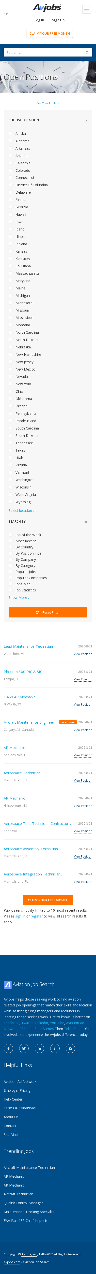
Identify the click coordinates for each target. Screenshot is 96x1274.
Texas (20, 450)
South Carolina (27, 428)
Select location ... (22, 510)
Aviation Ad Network (20, 1081)
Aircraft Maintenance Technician (29, 1167)
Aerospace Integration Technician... (33, 874)
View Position (83, 654)
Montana (22, 325)
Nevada (21, 376)
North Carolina (27, 332)
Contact (10, 1125)
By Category (25, 565)
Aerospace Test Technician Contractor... (37, 823)
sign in (20, 916)
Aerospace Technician (22, 772)
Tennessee (24, 443)
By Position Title (28, 553)
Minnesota (23, 303)
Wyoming (23, 502)
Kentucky (22, 258)
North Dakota (26, 339)
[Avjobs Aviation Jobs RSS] (70, 1048)
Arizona (21, 155)
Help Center (13, 1099)
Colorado (22, 170)
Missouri (22, 310)
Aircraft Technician (18, 1194)
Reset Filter (51, 612)
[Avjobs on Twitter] (24, 1048)
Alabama (22, 141)
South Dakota (26, 435)
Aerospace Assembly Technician (31, 848)
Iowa (19, 221)
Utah (19, 457)
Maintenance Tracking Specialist (29, 1211)
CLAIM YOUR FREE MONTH (50, 33)
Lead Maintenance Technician (28, 646)
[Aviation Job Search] (47, 7)
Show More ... (19, 597)
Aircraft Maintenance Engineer (29, 722)
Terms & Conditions (20, 1108)
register (37, 916)
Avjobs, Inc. (29, 1254)
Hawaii (20, 214)
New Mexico (25, 369)
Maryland (22, 280)
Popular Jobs (25, 571)
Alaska (20, 133)
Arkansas (22, 148)
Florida (20, 199)
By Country (24, 547)
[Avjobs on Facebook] (8, 1048)
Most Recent (25, 541)
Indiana (21, 244)
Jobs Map (23, 584)
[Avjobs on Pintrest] (55, 1048)
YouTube (57, 1022)
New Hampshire (28, 354)
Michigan (22, 295)
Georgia (21, 207)
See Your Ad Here (48, 103)
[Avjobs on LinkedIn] (39, 1048)
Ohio (19, 391)
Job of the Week (28, 534)
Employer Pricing (17, 1090)
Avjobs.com (12, 1262)
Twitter (27, 1022)
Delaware (23, 192)
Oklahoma (23, 398)
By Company (25, 559)
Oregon (21, 406)
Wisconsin (23, 487)
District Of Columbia (31, 185)
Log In (39, 20)
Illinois (20, 236)
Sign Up (58, 20)
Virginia (21, 465)
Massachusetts (27, 273)
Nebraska (23, 347)
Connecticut (24, 177)
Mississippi (23, 317)
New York (23, 384)
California (23, 163)
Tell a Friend (73, 1028)
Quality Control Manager (23, 1203)
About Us (11, 1117)
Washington (24, 479)
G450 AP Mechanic (19, 696)
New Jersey (24, 361)
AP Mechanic (14, 747)
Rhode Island (25, 420)
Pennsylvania (25, 413)
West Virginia (25, 494)
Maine (20, 288)
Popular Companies (31, 577)
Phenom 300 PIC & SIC (23, 671)
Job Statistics (25, 590)
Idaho (20, 229)
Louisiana (23, 266)
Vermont (22, 472)
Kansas (21, 251)
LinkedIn (41, 1022)
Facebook (11, 1022)
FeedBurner (43, 1028)
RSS (22, 1028)
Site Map (11, 1134)
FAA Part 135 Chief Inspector (27, 1220)
